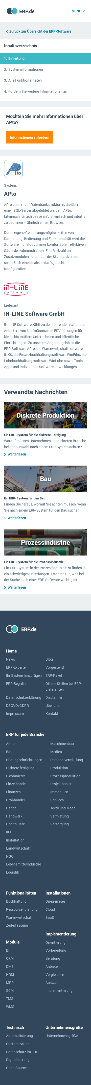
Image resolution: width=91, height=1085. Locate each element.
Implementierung (59, 990)
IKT (8, 832)
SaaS (50, 917)
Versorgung (59, 824)
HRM (10, 974)
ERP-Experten (17, 667)
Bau (9, 751)
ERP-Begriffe (16, 683)
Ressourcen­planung (22, 909)
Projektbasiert (61, 783)
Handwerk (14, 816)
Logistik (12, 872)
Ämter (11, 743)
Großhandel (15, 800)
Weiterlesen (17, 454)
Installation (15, 840)
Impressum (15, 713)
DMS (10, 966)
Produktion (59, 767)
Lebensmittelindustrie (23, 864)
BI (7, 950)
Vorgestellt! (55, 667)
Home (11, 651)
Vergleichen (55, 974)
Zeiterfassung (17, 925)
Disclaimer (54, 697)
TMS (9, 998)
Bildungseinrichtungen (24, 759)
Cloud (50, 909)
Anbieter (52, 966)
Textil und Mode (62, 808)
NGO (10, 856)
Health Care (15, 824)
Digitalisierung (18, 1059)
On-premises (55, 901)
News (10, 659)
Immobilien (59, 791)
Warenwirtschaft (19, 917)
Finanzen (13, 791)
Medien (56, 751)
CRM (10, 958)
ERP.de (27, 11)
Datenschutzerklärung (23, 697)
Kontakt (52, 713)
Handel (11, 808)
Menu (77, 11)
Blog (49, 659)
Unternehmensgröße (62, 1035)
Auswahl (52, 982)
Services (57, 800)
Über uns (52, 705)
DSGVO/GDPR (17, 705)
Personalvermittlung (66, 759)
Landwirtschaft (18, 848)
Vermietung (59, 816)
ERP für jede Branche (25, 734)
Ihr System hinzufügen (24, 675)
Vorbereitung (56, 950)
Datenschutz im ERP (22, 1051)
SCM (10, 990)
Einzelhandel (16, 783)
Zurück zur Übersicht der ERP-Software (40, 31)
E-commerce (16, 776)
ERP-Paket (54, 675)
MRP (10, 982)
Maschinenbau (62, 743)
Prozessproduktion (65, 776)
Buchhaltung (16, 901)
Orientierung (55, 942)
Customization (18, 1043)
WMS (10, 1006)
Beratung (53, 958)
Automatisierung (19, 1035)
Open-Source (16, 1067)
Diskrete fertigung (20, 767)
